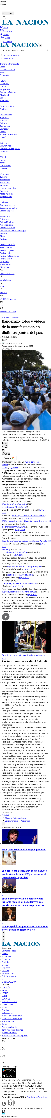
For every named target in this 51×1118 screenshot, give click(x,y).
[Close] (3, 933)
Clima (2, 66)
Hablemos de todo (8, 134)
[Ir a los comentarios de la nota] (6, 443)
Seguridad (4, 117)
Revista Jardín (6, 258)
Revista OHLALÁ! (7, 244)
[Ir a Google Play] (9, 1072)
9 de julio (6, 815)
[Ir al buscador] (4, 17)
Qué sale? (4, 202)
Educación (4, 120)
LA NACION (7, 317)
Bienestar (4, 129)
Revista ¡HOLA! (6, 247)
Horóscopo (5, 182)
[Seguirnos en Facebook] (3, 1042)
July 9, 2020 (27, 518)
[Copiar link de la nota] (3, 450)
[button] (25, 178)
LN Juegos (4, 174)
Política (17, 317)
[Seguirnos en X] (3, 1049)
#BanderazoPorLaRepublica (14, 504)
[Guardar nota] (3, 443)
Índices (3, 97)
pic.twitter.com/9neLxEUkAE (14, 507)
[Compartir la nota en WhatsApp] (6, 446)
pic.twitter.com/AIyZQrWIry (14, 527)
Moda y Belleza (6, 194)
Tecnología (5, 179)
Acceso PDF (5, 216)
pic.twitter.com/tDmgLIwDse (14, 552)
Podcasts (4, 191)
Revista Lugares (7, 250)
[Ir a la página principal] (25, 24)
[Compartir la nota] (3, 446)
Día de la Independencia (15, 818)
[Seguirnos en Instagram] (3, 1056)
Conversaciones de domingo (13, 230)
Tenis (2, 162)
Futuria (3, 81)
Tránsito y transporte (9, 64)
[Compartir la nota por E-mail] (9, 453)
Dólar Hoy (4, 83)
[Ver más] (3, 823)
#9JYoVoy (16, 515)
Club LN (6, 38)
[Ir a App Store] (9, 1077)
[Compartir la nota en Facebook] (3, 453)
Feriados (4, 185)
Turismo (3, 177)
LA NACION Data (7, 69)
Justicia (15, 467)
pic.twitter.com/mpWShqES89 (29, 566)
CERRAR (3, 1)
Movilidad (4, 95)
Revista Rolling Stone (9, 256)
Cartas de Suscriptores (10, 148)
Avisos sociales (6, 225)
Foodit (6, 34)
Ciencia (3, 131)
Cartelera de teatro (8, 208)
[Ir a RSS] (3, 1063)
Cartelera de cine (7, 205)
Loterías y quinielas (8, 188)
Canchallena (5, 165)
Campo (3, 86)
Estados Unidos (7, 106)
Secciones (7, 31)
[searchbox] (24, 50)
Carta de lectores (7, 227)
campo (5, 467)
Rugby (3, 160)
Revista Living (6, 253)
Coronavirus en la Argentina (17, 821)
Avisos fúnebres (7, 222)
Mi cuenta (7, 41)
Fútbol (3, 157)
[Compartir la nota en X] (6, 453)
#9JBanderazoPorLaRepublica (15, 521)
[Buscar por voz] (47, 50)
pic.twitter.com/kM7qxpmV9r (23, 591)
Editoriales (4, 143)
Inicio (5, 27)
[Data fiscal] (3, 1113)
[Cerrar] (40, 45)
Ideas (2, 236)
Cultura (3, 123)
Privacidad (42, 1097)
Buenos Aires (6, 114)
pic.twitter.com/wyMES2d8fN (20, 575)
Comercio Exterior (8, 92)
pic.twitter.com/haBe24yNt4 (24, 583)
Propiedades (5, 89)
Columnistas (5, 146)
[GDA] (9, 1105)
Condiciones (32, 1097)
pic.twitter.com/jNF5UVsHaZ (32, 515)
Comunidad (5, 126)
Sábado (3, 233)
